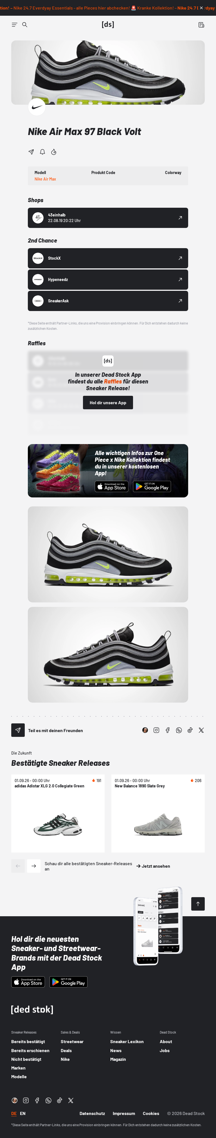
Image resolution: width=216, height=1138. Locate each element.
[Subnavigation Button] (14, 24)
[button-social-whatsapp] (179, 730)
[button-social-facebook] (167, 730)
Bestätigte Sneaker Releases (60, 762)
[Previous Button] (18, 866)
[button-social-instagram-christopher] (145, 730)
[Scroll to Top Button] (198, 904)
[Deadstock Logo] (108, 24)
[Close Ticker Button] (201, 7)
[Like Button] (53, 151)
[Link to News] (24, 24)
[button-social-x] (201, 730)
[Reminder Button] (42, 151)
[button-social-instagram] (156, 730)
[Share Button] (31, 151)
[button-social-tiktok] (190, 730)
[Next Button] (33, 866)
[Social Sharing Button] (18, 730)
